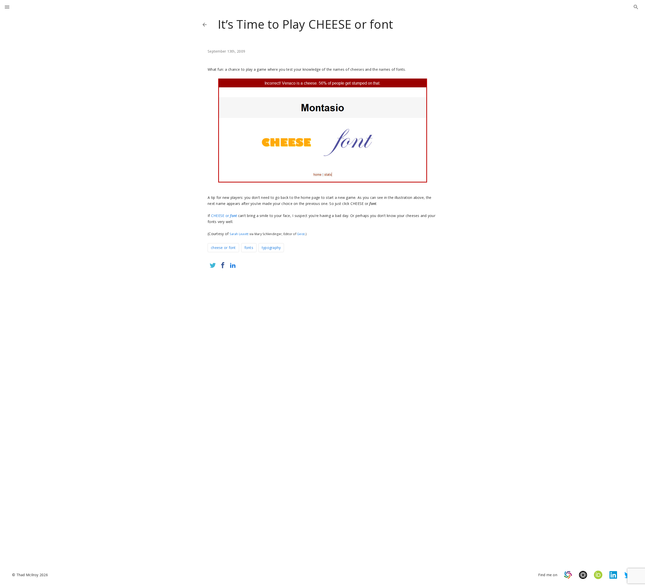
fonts (248, 247)
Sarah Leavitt (239, 234)
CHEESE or (224, 215)
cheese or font (223, 247)
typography (271, 247)
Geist (301, 234)
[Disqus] (322, 339)
